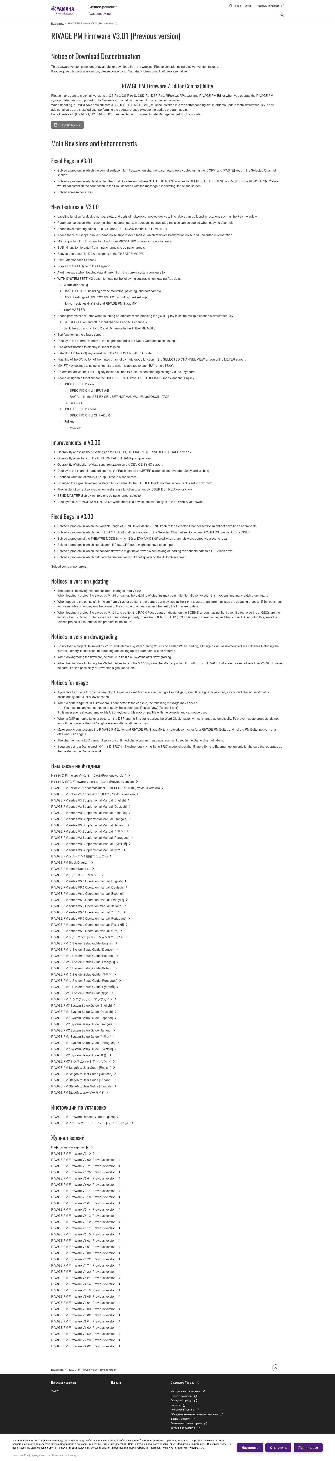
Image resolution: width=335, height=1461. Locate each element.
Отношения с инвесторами (186, 1423)
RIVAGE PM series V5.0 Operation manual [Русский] (87, 924)
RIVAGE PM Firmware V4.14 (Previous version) (84, 1284)
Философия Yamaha (182, 1409)
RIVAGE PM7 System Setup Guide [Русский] (82, 1049)
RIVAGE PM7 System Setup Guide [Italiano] (81, 1030)
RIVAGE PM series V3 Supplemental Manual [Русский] (89, 844)
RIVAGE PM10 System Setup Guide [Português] (84, 980)
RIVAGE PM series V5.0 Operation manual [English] (87, 881)
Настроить (250, 1447)
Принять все (308, 1447)
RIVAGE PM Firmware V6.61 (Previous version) (84, 1178)
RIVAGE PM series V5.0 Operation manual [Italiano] (86, 906)
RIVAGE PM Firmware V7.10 (71, 1153)
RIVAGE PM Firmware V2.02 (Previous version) (84, 1346)
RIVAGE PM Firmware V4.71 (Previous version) (84, 1265)
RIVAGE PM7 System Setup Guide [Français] (82, 1024)
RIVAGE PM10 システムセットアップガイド (82, 999)
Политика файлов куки (65, 1455)
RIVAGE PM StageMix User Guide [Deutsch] (81, 1074)
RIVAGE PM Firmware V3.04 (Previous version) (84, 1302)
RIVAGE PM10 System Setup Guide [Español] (82, 955)
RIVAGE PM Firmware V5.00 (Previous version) (84, 1253)
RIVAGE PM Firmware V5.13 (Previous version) (84, 1215)
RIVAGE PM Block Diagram (70, 862)
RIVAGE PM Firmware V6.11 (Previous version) (84, 1190)
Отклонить (278, 1447)
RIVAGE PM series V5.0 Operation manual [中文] (84, 931)
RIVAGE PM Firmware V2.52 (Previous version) (84, 1333)
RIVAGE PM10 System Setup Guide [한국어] (81, 974)
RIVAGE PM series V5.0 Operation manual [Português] (88, 918)
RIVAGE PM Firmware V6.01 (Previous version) (84, 1203)
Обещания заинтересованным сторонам (194, 1414)
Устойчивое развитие (183, 1428)
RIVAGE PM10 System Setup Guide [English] (82, 943)
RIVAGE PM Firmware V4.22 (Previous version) (84, 1271)
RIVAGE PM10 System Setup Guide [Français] (83, 962)
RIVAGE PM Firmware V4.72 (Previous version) (84, 1259)
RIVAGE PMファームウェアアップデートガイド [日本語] (90, 1123)
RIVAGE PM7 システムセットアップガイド (81, 1061)
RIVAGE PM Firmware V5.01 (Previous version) (84, 1246)
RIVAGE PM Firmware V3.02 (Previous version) (84, 1315)
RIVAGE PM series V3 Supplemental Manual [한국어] (87, 831)
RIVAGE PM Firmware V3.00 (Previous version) (84, 1327)
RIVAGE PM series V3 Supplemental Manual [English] (88, 800)
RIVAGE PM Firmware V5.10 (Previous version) (84, 1234)
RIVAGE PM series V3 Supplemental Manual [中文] (86, 850)
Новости (116, 1382)
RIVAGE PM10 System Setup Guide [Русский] (83, 986)
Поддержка (57, 23)
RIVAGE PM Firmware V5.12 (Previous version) (84, 1222)
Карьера (175, 1405)
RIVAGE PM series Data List (70, 868)
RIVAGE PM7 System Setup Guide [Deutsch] (82, 1011)
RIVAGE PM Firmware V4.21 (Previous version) (84, 1277)
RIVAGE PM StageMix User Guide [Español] (81, 1080)
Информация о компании (185, 1391)
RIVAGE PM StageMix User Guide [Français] (81, 1086)
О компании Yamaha (182, 1382)
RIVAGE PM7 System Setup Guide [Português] (83, 1042)
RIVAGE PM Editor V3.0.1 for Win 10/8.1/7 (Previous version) (93, 794)
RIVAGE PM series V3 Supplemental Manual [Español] (89, 812)
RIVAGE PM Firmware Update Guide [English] (83, 1116)
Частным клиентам (268, 5)
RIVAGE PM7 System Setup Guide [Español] (82, 1018)
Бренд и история (180, 1418)
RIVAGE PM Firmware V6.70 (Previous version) (84, 1172)
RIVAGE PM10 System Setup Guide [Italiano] (82, 968)
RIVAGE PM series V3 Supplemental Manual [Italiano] (88, 825)
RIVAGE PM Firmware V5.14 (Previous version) (84, 1209)
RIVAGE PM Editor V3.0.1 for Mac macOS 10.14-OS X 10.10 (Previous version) (105, 788)
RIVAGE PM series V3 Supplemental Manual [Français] (89, 819)
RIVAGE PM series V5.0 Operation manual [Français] (87, 899)
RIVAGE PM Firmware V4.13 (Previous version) (84, 1290)
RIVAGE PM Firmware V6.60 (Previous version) (84, 1184)
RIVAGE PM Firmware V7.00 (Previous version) (84, 1159)
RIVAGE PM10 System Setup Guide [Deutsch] (82, 949)
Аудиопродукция (100, 13)
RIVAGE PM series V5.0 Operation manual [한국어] (86, 912)
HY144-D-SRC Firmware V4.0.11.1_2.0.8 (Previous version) (92, 781)
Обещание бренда (181, 1400)
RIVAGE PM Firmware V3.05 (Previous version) (84, 1296)
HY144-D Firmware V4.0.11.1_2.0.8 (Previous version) (88, 775)
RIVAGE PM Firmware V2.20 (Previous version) (84, 1340)
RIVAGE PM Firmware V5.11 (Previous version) (84, 1228)
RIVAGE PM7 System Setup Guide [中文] (79, 1055)
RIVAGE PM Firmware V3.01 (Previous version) (84, 1321)
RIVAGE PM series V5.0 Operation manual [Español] (87, 893)
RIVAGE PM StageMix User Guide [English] (81, 1067)
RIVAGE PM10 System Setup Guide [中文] (80, 993)
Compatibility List (69, 124)
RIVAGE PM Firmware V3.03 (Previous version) (84, 1309)
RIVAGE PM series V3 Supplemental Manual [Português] (90, 837)
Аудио (55, 1390)
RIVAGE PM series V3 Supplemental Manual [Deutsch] (89, 806)
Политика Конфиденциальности (31, 1455)
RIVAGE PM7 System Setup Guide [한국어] (81, 1036)
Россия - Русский (243, 5)
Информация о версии (67, 1147)
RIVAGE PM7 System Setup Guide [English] (81, 1005)
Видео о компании (181, 1396)
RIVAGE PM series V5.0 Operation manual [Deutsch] (87, 887)
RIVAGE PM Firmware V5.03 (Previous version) (84, 1240)
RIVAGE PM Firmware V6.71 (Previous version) (84, 1166)
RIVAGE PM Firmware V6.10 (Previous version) (84, 1197)
